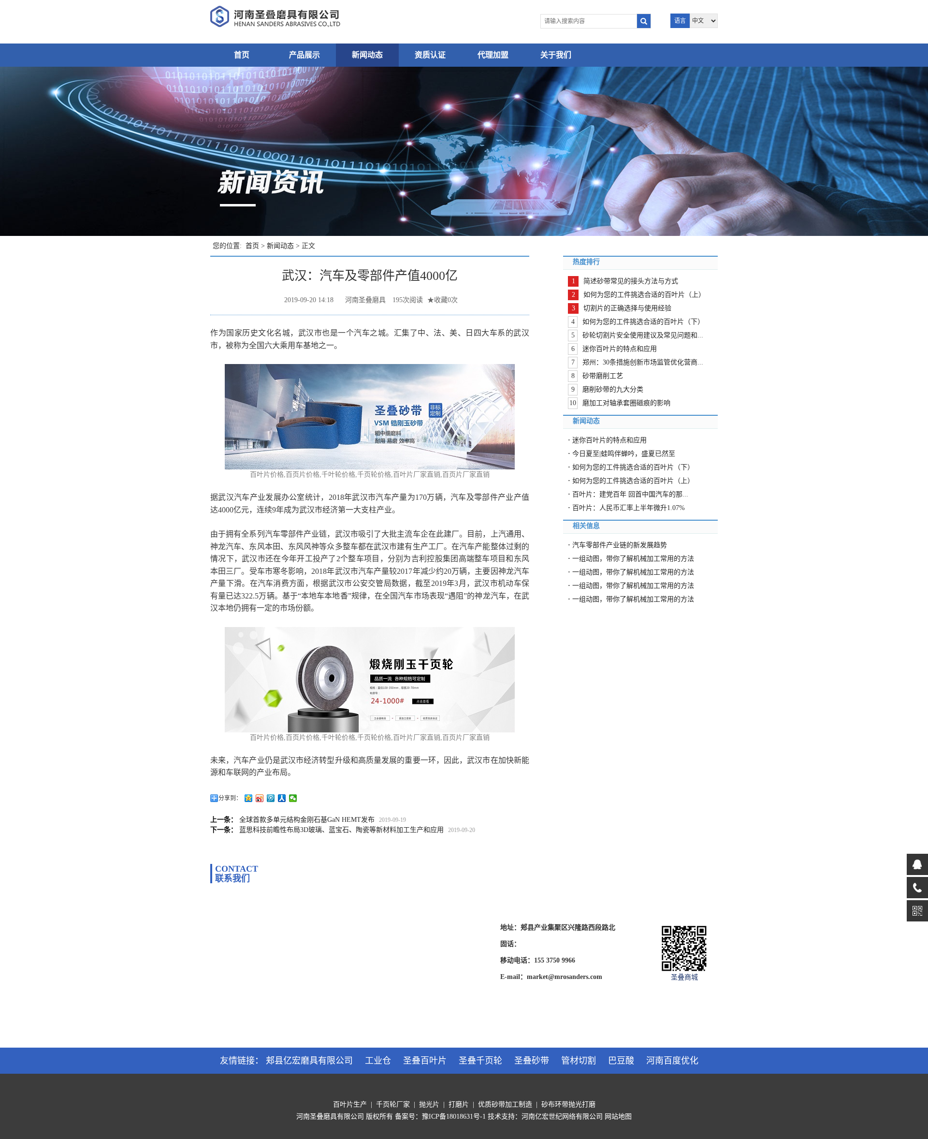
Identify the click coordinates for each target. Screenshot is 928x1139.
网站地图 (618, 1116)
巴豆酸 (621, 1061)
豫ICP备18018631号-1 (454, 1116)
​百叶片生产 (350, 1104)
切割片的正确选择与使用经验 (627, 308)
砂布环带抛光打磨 (568, 1104)
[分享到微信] (293, 798)
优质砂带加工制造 (505, 1104)
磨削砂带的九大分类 (612, 389)
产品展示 (304, 55)
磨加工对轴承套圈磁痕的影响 (626, 403)
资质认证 (430, 55)
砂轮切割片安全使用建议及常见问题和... (642, 335)
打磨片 (459, 1104)
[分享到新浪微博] (260, 798)
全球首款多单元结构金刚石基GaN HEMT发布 (307, 819)
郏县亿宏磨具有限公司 (309, 1061)
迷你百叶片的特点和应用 (619, 348)
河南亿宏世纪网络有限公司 (562, 1116)
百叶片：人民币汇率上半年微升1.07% (628, 507)
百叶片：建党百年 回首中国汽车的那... (630, 494)
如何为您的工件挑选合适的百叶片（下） (643, 321)
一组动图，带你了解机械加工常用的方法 (633, 558)
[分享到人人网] (282, 798)
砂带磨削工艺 (602, 376)
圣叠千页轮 (480, 1061)
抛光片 (429, 1104)
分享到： (230, 798)
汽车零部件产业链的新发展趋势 (619, 545)
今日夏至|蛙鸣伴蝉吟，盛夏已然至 (623, 453)
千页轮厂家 (393, 1104)
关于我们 (555, 55)
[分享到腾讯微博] (271, 798)
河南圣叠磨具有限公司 (330, 1116)
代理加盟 (493, 55)
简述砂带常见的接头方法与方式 (630, 281)
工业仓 (378, 1061)
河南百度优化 (672, 1061)
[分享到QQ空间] (249, 798)
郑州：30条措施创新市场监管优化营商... (642, 362)
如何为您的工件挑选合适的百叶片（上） (644, 294)
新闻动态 (367, 55)
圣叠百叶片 (425, 1061)
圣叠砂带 (531, 1061)
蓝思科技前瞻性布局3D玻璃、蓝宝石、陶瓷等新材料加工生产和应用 (341, 829)
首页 (241, 55)
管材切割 (578, 1061)
